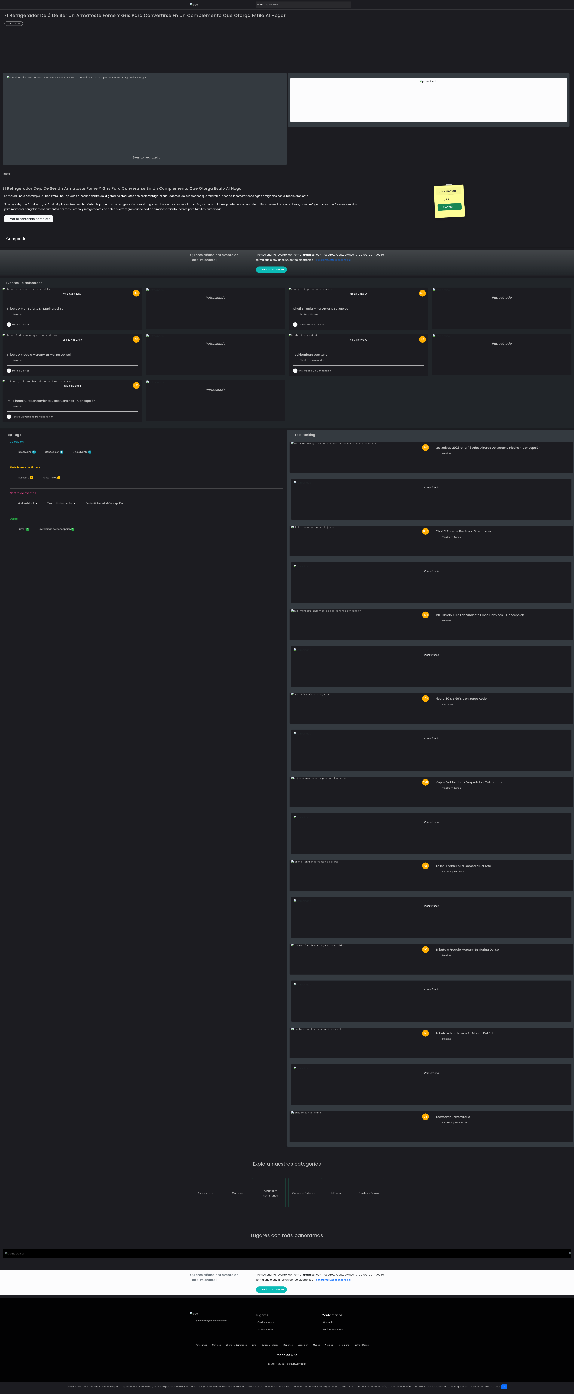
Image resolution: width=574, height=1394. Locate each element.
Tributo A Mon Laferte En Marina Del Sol (35, 309)
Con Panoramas (265, 1322)
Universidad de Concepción (55, 529)
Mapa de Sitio (287, 1355)
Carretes (447, 704)
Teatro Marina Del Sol (311, 324)
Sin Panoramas (265, 1329)
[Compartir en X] (41, 238)
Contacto (328, 1322)
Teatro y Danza (309, 314)
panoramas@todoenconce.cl (333, 260)
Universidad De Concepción (315, 370)
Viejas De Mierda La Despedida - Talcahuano (469, 782)
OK (504, 1386)
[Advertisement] (287, 51)
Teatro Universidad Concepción (105, 503)
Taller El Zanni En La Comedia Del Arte (463, 866)
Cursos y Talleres (453, 871)
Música (17, 314)
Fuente (447, 207)
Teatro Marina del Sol (61, 503)
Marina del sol (27, 503)
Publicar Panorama (333, 1329)
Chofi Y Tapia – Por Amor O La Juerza (320, 309)
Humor (22, 529)
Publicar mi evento (273, 269)
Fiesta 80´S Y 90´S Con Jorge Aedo (461, 699)
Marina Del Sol (20, 324)
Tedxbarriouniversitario (310, 355)
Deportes (288, 1345)
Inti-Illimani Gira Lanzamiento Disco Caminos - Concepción (51, 401)
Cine (253, 1345)
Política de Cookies (489, 1386)
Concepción (53, 452)
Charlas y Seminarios (312, 360)
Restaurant (343, 1345)
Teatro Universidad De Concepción (33, 416)
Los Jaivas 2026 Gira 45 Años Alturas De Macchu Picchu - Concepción (488, 448)
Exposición (302, 1345)
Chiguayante (81, 452)
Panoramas (201, 1345)
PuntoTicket (50, 477)
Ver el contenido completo (29, 219)
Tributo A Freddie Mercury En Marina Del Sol (39, 355)
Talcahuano (26, 452)
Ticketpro (24, 477)
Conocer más (22, 1254)
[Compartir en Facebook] (35, 238)
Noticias (15, 23)
